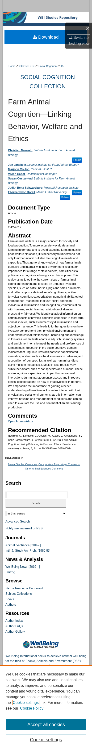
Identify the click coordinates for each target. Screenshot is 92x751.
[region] (46, 708)
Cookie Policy (31, 708)
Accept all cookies (46, 724)
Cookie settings (26, 703)
